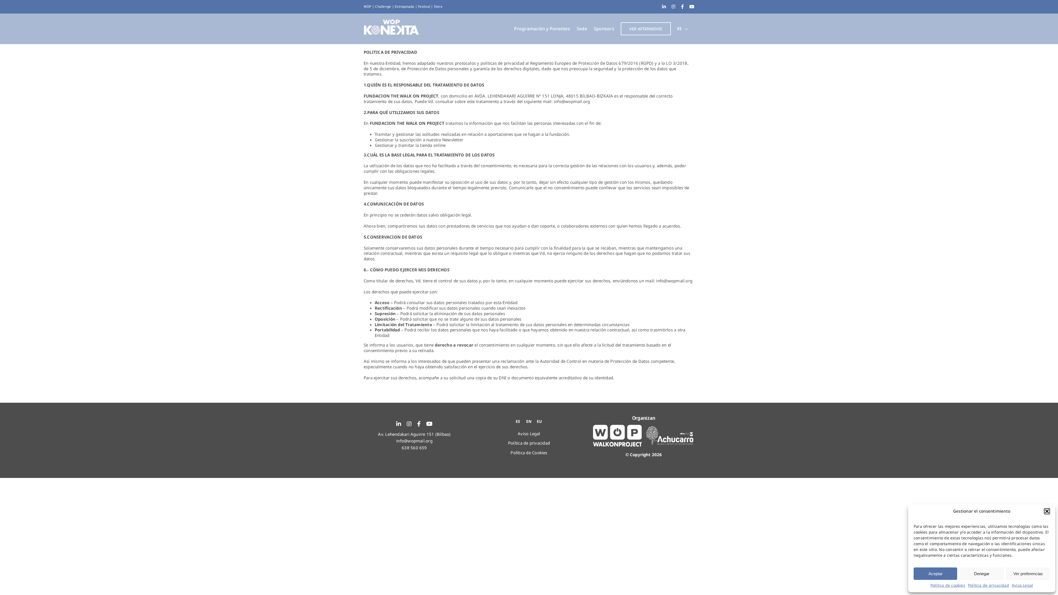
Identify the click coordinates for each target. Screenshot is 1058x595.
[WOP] (617, 426)
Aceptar (936, 573)
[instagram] (409, 424)
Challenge (383, 6)
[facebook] (419, 424)
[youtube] (429, 424)
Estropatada (405, 6)
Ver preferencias (1028, 573)
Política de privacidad (988, 585)
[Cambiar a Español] (518, 421)
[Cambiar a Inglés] (529, 421)
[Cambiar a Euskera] (539, 421)
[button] (1047, 511)
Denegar (981, 573)
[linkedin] (398, 424)
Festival (424, 6)
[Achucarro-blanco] (670, 428)
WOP (368, 6)
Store (438, 6)
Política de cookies (947, 585)
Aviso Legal (1022, 585)
